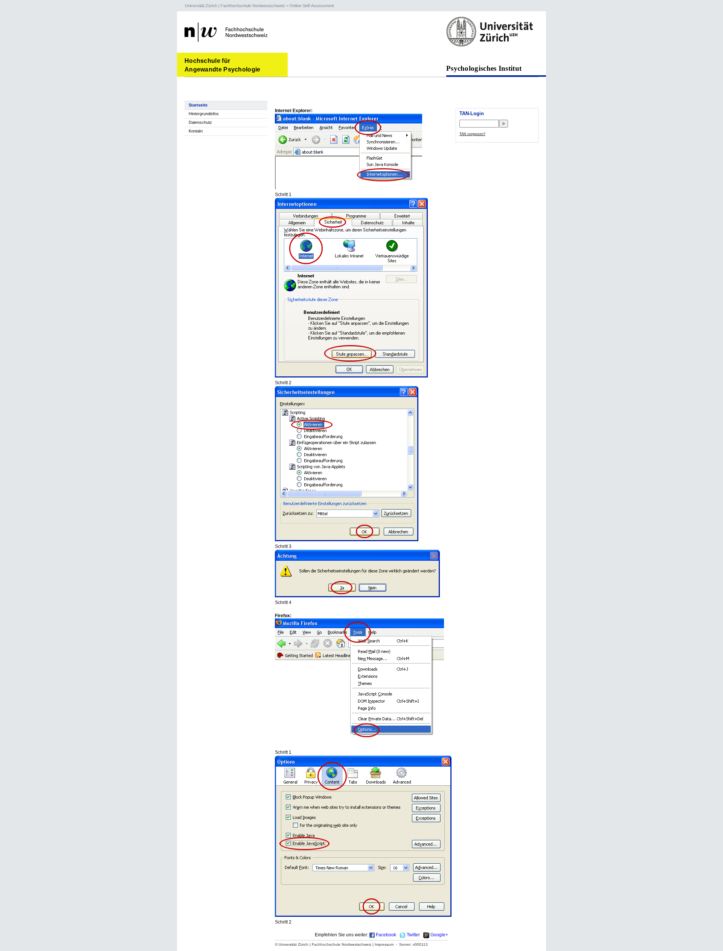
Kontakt (196, 131)
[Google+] (426, 934)
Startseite (198, 105)
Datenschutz (200, 122)
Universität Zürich (201, 5)
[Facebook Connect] (372, 934)
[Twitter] (403, 934)
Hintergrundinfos (204, 113)
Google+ (439, 934)
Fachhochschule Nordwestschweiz (253, 5)
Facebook (386, 934)
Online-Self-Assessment (312, 5)
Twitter (413, 934)
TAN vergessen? (472, 134)
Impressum (384, 944)
